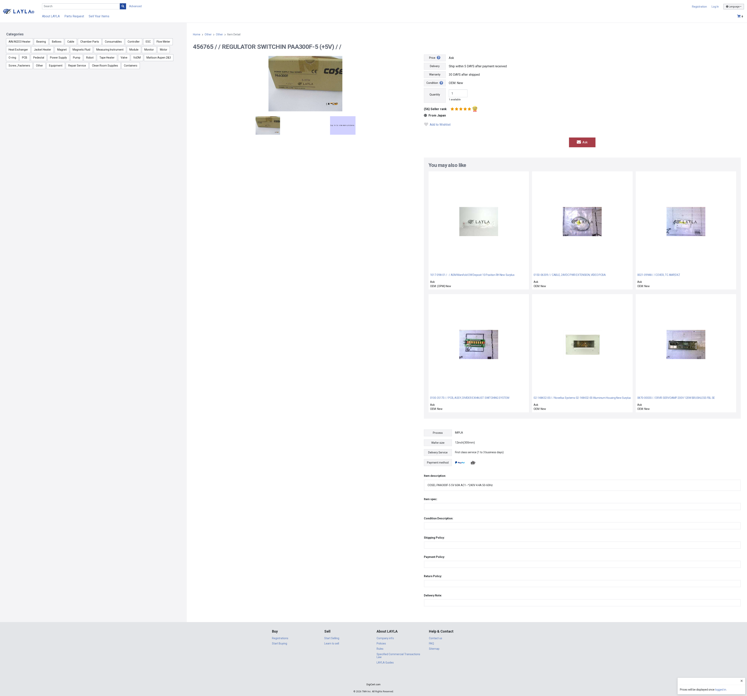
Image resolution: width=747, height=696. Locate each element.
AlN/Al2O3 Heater (20, 41)
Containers (130, 65)
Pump (76, 57)
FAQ (431, 643)
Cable (70, 41)
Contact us (435, 638)
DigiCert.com (373, 684)
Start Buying (279, 643)
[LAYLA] (18, 11)
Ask (585, 142)
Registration (699, 6)
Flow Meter (163, 41)
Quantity (435, 94)
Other (39, 65)
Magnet (62, 49)
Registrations (280, 638)
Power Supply (58, 57)
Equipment (55, 65)
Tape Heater (107, 57)
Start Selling (331, 638)
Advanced (135, 6)
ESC (148, 41)
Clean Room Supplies (105, 65)
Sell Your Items (99, 16)
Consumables (113, 41)
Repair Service (77, 65)
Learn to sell (331, 643)
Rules (380, 648)
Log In (715, 6)
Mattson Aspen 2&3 (158, 57)
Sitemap (434, 648)
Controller (134, 41)
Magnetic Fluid (81, 49)
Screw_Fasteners (19, 65)
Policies (381, 643)
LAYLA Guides (385, 662)
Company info (385, 638)
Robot (90, 57)
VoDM (137, 57)
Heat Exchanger (18, 49)
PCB (24, 57)
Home (196, 34)
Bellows (56, 41)
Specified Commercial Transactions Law (398, 656)
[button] (373, 677)
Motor (163, 49)
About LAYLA (51, 16)
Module (134, 49)
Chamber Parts (89, 41)
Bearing (41, 41)
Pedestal (38, 57)
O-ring (12, 57)
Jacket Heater (42, 49)
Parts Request (74, 16)
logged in (720, 689)
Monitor (149, 49)
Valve (124, 57)
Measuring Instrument (110, 49)
